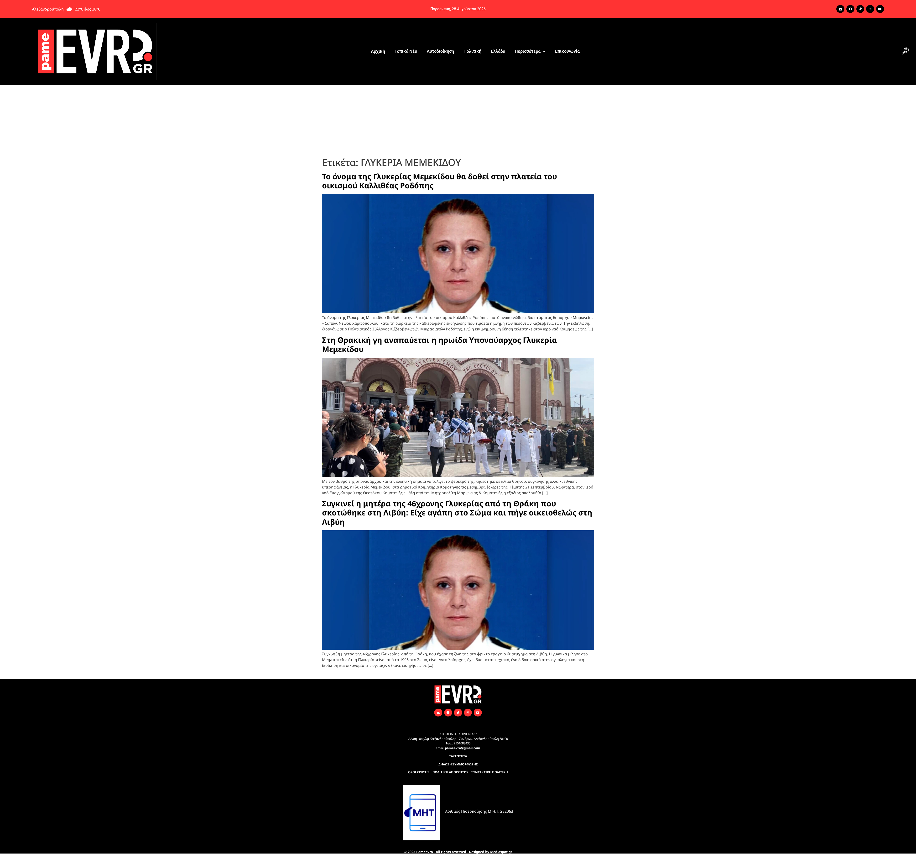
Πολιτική (472, 51)
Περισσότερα (528, 51)
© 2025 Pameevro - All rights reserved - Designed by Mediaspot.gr (458, 851)
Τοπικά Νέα (406, 51)
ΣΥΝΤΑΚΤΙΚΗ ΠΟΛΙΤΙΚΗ (489, 772)
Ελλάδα (498, 51)
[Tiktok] (860, 9)
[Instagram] (870, 9)
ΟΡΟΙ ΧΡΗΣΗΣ (418, 772)
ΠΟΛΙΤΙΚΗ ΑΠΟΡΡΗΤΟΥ (450, 772)
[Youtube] (880, 9)
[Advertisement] (458, 120)
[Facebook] (850, 9)
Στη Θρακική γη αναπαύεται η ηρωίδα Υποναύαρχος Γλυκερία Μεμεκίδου (439, 344)
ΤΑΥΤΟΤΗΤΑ (458, 756)
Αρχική (378, 51)
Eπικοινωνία (567, 51)
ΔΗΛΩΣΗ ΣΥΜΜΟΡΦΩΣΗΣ (458, 764)
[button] (905, 51)
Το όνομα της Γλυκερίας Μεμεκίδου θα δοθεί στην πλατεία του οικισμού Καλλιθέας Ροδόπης (439, 181)
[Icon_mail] (840, 9)
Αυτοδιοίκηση (440, 51)
